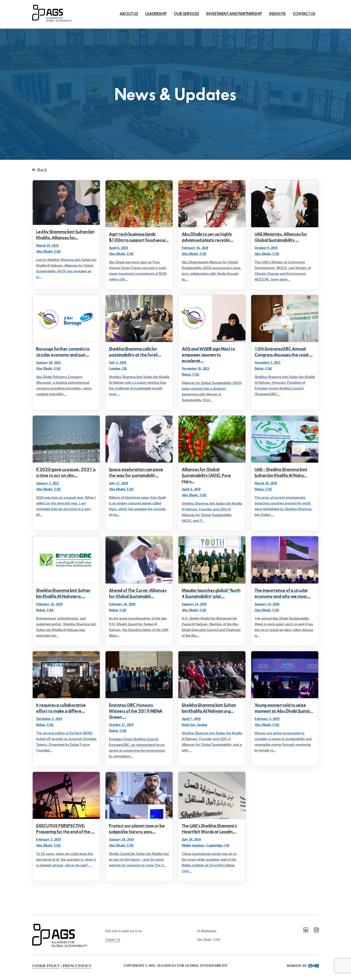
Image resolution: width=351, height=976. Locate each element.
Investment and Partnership (234, 13)
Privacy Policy (77, 966)
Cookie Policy (46, 966)
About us (129, 13)
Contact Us (112, 939)
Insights (277, 13)
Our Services (186, 13)
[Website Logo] (52, 12)
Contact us (304, 13)
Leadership (156, 13)
